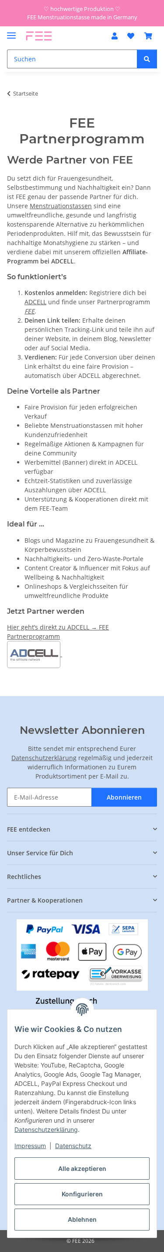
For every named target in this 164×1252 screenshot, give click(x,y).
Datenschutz (73, 1145)
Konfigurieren (82, 1194)
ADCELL (35, 302)
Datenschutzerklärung (46, 1129)
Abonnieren (124, 797)
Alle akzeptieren (82, 1168)
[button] (114, 36)
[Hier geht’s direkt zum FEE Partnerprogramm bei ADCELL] (61, 654)
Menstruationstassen (61, 206)
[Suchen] (147, 59)
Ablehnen (82, 1219)
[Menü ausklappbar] (11, 31)
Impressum (30, 1145)
